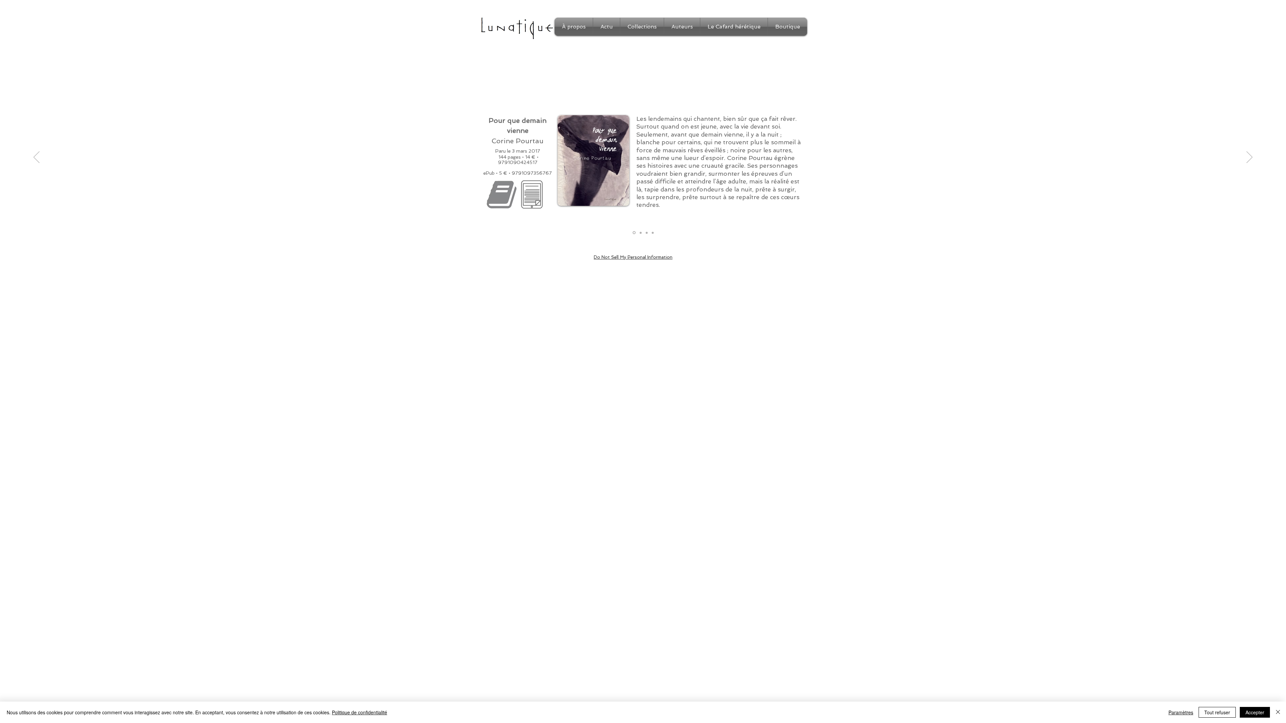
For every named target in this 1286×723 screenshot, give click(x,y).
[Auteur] (647, 233)
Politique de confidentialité (359, 712)
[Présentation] (634, 232)
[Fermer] (1278, 712)
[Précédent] (36, 157)
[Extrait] (641, 233)
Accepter (1254, 712)
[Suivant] (1249, 157)
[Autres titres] (653, 233)
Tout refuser (1217, 712)
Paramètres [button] (1180, 712)
